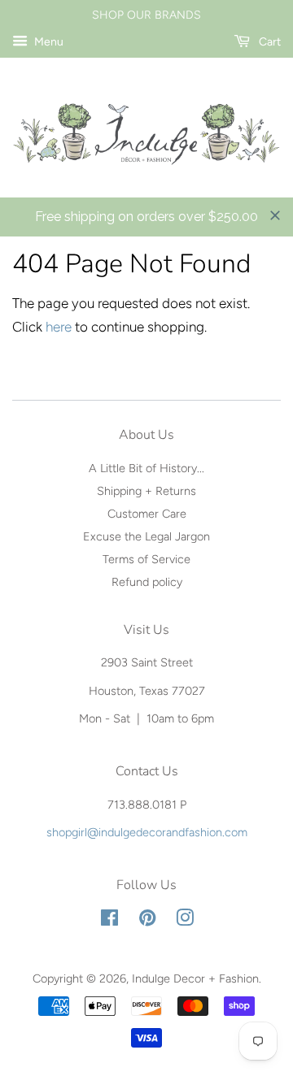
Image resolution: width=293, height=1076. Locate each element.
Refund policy (147, 582)
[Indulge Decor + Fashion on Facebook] (109, 920)
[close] (275, 215)
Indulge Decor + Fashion (195, 978)
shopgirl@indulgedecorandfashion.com (146, 832)
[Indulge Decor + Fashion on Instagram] (185, 920)
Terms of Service (146, 559)
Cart (268, 42)
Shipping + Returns (146, 491)
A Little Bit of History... (146, 468)
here (59, 327)
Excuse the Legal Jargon (146, 536)
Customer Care (146, 513)
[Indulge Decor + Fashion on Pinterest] (147, 920)
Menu (47, 42)
